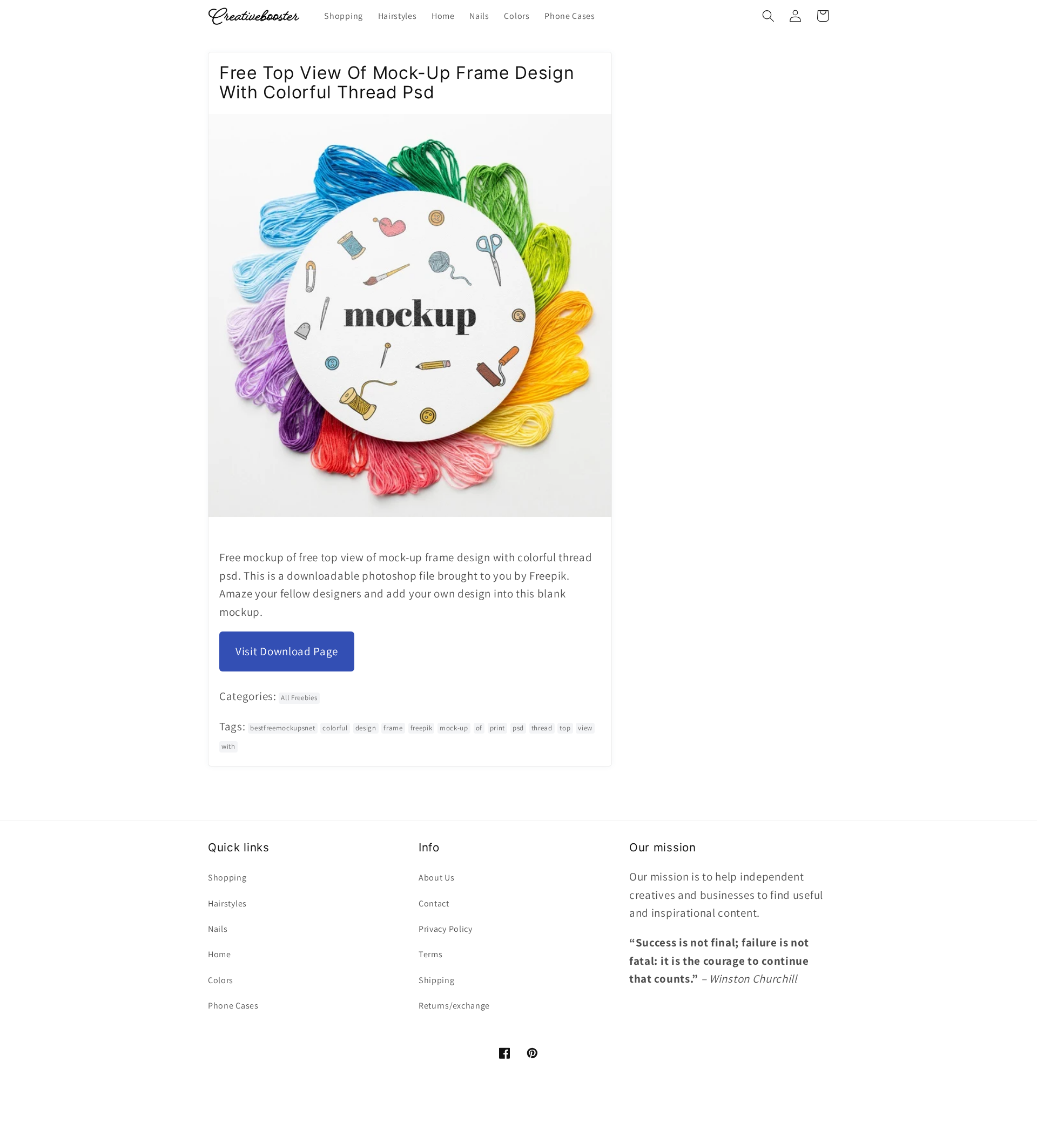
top (565, 728)
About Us (437, 877)
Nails (217, 929)
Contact (434, 903)
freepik (421, 728)
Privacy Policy (446, 929)
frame (392, 728)
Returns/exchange (454, 1005)
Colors (220, 980)
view (585, 728)
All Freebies (299, 697)
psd (518, 728)
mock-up (454, 728)
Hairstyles (227, 903)
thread (542, 728)
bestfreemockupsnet (282, 728)
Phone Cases (233, 1005)
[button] (768, 16)
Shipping (437, 980)
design (365, 728)
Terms (430, 954)
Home (219, 954)
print (497, 728)
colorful (335, 728)
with (228, 746)
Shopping (227, 877)
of (479, 728)
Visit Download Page (286, 651)
